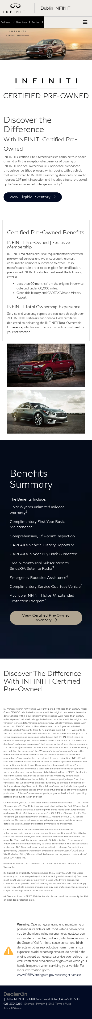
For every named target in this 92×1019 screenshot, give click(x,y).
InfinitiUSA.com (13, 1008)
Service (35, 22)
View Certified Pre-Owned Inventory (46, 617)
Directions (21, 22)
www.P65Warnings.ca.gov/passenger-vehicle (49, 975)
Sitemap (29, 1003)
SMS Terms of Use (60, 1003)
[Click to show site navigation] (85, 22)
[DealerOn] (16, 994)
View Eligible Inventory (29, 197)
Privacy (40, 1003)
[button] (8, 22)
